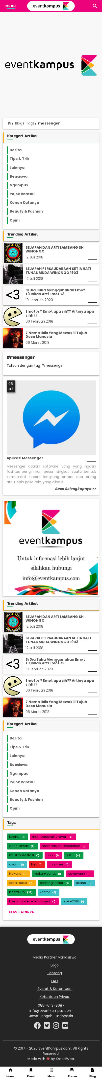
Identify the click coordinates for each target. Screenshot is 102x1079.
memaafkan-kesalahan (63, 846)
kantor (48, 892)
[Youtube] (65, 1026)
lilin (36, 864)
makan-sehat (47, 873)
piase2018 (73, 901)
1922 (53, 855)
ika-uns (17, 873)
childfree (58, 864)
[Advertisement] (51, 65)
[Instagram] (56, 1026)
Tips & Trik (23, 158)
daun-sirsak (21, 846)
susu (73, 855)
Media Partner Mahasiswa (54, 957)
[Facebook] (38, 1026)
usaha (83, 883)
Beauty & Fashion (29, 211)
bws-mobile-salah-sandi (32, 901)
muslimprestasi (24, 855)
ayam (16, 864)
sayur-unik (79, 873)
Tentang (54, 972)
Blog (18, 123)
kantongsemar (54, 883)
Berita (20, 149)
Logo (55, 965)
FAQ (54, 980)
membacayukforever (52, 837)
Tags (30, 123)
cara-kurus (20, 883)
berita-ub (20, 892)
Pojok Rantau (25, 193)
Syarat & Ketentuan (54, 988)
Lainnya (21, 167)
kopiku (17, 837)
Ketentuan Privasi (55, 996)
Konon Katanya (27, 202)
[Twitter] (47, 1026)
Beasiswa (21, 176)
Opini (18, 220)
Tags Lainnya (21, 912)
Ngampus (22, 185)
